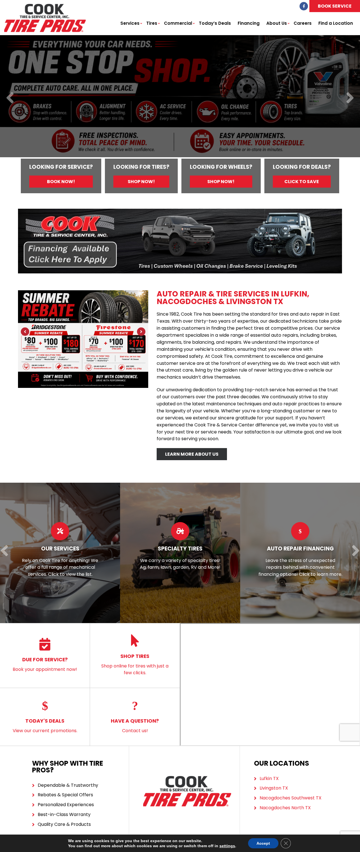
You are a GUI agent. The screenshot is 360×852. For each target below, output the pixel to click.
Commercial (178, 23)
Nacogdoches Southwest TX (290, 798)
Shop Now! (141, 181)
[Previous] (10, 98)
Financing (249, 23)
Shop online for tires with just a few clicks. (134, 664)
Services (130, 23)
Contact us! (135, 725)
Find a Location (335, 23)
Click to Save (301, 181)
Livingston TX (274, 788)
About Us (276, 23)
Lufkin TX (269, 778)
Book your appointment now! (45, 664)
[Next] (350, 98)
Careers (303, 23)
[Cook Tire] (45, 7)
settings (227, 846)
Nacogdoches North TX (285, 807)
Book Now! (61, 181)
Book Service (335, 6)
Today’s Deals (215, 23)
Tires (151, 23)
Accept (263, 843)
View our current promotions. (45, 725)
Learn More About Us (192, 454)
